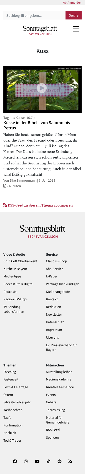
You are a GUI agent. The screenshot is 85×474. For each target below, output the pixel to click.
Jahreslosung (55, 410)
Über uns (52, 337)
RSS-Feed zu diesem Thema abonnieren (40, 205)
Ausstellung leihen (59, 372)
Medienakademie (58, 379)
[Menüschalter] (76, 28)
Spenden (52, 437)
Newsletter (54, 314)
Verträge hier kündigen (62, 284)
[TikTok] (48, 463)
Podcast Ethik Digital (18, 284)
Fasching (9, 372)
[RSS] (70, 463)
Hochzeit (9, 433)
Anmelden (75, 2)
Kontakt (52, 299)
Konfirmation (12, 425)
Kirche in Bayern (15, 269)
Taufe (7, 417)
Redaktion (53, 307)
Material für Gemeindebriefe (57, 420)
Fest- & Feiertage (15, 387)
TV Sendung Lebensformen (13, 309)
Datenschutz (55, 322)
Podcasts (9, 291)
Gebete (51, 402)
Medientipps (12, 276)
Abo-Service (54, 269)
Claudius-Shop (56, 261)
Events (51, 394)
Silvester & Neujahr (17, 402)
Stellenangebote (58, 291)
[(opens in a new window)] (15, 463)
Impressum (54, 329)
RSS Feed (53, 430)
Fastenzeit (10, 379)
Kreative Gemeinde (60, 387)
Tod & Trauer (12, 440)
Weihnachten (12, 410)
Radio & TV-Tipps (15, 299)
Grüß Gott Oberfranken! (20, 261)
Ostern (8, 394)
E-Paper (51, 276)
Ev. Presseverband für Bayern (61, 347)
